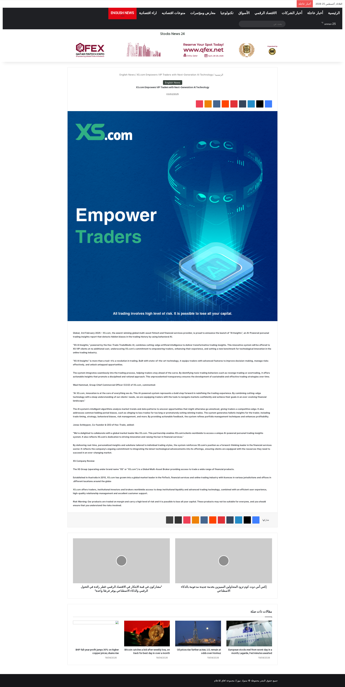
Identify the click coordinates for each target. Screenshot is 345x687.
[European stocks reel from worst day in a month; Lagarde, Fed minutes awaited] (249, 634)
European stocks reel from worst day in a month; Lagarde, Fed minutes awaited (250, 651)
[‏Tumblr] (242, 104)
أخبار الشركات (292, 12)
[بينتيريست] (234, 104)
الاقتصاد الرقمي (266, 12)
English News (122, 12)
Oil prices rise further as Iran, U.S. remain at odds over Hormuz (199, 651)
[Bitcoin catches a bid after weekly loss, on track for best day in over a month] (147, 634)
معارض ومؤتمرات (202, 12)
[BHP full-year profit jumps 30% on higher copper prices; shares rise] (96, 634)
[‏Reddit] (225, 104)
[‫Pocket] (199, 104)
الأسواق (244, 12)
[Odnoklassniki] (208, 104)
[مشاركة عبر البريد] (178, 520)
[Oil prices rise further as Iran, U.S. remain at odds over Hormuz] (198, 634)
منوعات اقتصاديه (173, 12)
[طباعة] (169, 520)
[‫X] (259, 104)
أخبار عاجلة (315, 12)
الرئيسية (334, 12)
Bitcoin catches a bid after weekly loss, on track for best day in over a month (147, 651)
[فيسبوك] (268, 104)
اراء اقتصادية (148, 12)
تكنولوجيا (226, 12)
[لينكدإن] (251, 104)
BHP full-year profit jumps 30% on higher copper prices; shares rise (97, 651)
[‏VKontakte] (216, 104)
